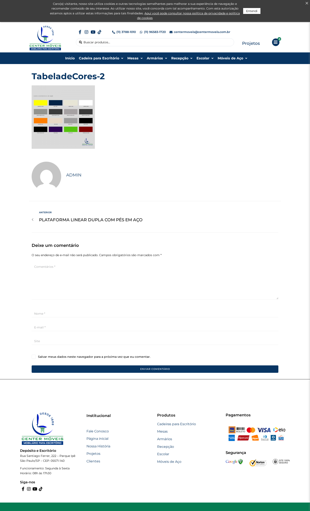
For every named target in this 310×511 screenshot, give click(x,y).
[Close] (307, 3)
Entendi (251, 11)
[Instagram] (86, 32)
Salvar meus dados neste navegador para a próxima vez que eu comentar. (94, 357)
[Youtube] (93, 32)
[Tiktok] (99, 32)
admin (73, 175)
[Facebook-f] (80, 32)
